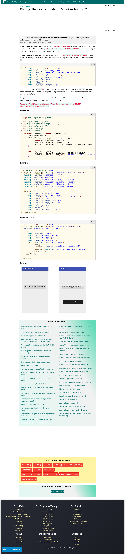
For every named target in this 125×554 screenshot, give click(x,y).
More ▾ (85, 2)
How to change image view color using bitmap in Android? (38, 415)
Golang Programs (48, 521)
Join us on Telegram (10, 550)
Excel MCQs (19, 531)
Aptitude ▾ (46, 2)
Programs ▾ (38, 2)
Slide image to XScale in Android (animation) (36, 362)
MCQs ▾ (69, 2)
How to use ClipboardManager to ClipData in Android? (36, 328)
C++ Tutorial (77, 512)
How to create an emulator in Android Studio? (75, 358)
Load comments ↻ (57, 491)
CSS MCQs (79, 465)
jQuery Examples (48, 528)
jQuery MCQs (26, 469)
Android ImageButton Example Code (72, 406)
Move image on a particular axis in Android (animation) (36, 357)
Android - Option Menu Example (70, 379)
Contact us (19, 539)
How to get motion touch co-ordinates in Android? (35, 409)
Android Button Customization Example (73, 410)
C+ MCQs (19, 524)
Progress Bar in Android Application (71, 332)
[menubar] (47, 1)
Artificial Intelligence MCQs (31, 474)
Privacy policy (19, 542)
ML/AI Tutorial (77, 517)
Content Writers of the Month (48, 542)
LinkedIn (77, 542)
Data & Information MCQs (68, 474)
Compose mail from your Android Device (73, 354)
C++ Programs (48, 512)
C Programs (48, 510)
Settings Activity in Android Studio (71, 393)
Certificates (48, 539)
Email (77, 544)
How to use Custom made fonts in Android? (36, 332)
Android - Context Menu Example (32, 404)
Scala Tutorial (77, 524)
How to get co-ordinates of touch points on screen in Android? (36, 400)
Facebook (77, 539)
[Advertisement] (33, 22)
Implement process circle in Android (33, 423)
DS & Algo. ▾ (15, 2)
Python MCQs (27, 465)
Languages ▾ (24, 2)
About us (19, 537)
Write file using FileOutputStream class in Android (38, 419)
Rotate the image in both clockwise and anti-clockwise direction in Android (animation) (36, 340)
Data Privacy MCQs (50, 474)
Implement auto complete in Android (33, 384)
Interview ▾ (53, 2)
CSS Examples (48, 531)
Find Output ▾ (62, 2)
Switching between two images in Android (74, 341)
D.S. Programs (48, 519)
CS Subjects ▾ (77, 2)
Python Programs (48, 514)
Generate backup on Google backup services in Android (37, 388)
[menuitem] (9, 1)
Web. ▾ (31, 2)
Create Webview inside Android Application (74, 345)
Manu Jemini (33, 42)
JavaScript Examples (48, 526)
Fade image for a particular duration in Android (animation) (37, 346)
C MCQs (56, 465)
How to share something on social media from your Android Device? (75, 337)
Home (9, 2)
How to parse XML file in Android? (71, 361)
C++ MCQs (47, 465)
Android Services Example (68, 400)
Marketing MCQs (19, 510)
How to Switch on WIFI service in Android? (73, 365)
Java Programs (48, 517)
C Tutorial (77, 510)
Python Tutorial (77, 514)
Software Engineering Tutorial (77, 521)
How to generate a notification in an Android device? (74, 328)
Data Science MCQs (29, 479)
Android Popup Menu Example (31, 366)
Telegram (77, 537)
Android (27, 6)
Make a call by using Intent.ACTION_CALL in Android (74, 349)
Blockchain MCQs (19, 512)
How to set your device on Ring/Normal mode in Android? (37, 374)
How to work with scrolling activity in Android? (75, 382)
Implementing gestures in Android (33, 336)
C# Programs (48, 524)
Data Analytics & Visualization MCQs (18, 517)
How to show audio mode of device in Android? (37, 369)
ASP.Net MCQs (48, 469)
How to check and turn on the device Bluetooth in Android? (38, 394)
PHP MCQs (37, 469)
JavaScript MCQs (67, 465)
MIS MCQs (18, 519)
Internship (48, 537)
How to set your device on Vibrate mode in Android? (35, 379)
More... (77, 526)
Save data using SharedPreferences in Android (75, 368)
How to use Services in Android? (70, 375)
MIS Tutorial (77, 519)
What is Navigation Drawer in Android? (72, 386)
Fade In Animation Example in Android (72, 396)
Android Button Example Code (69, 403)
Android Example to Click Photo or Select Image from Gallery (75, 414)
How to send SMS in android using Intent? (73, 372)
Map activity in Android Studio (69, 389)
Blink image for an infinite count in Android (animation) (36, 352)
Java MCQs (38, 465)
